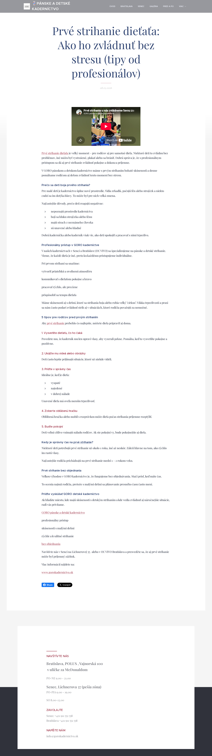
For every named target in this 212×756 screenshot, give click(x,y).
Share (50, 585)
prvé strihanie (55, 323)
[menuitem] (112, 6)
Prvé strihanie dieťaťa (55, 153)
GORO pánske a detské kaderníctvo (63, 512)
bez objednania (51, 544)
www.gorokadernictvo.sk (57, 572)
